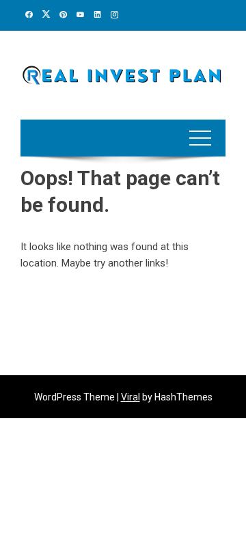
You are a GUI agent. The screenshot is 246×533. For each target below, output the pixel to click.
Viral (130, 397)
